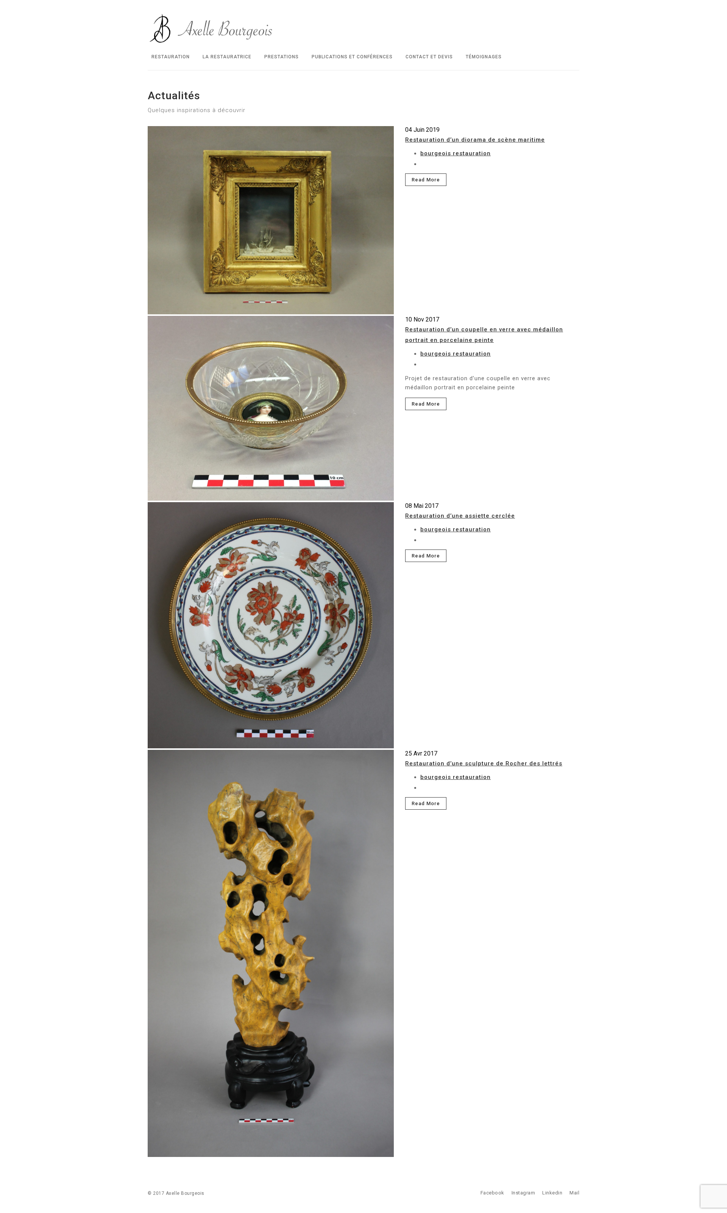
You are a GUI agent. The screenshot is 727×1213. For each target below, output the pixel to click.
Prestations (281, 56)
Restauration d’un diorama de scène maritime (475, 139)
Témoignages (484, 56)
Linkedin (552, 1193)
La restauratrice (227, 56)
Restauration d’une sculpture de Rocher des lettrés (483, 763)
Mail (574, 1193)
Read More (426, 180)
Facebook (492, 1193)
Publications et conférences (352, 56)
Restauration (170, 56)
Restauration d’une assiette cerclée (460, 515)
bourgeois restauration (455, 153)
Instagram (523, 1193)
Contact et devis (429, 56)
